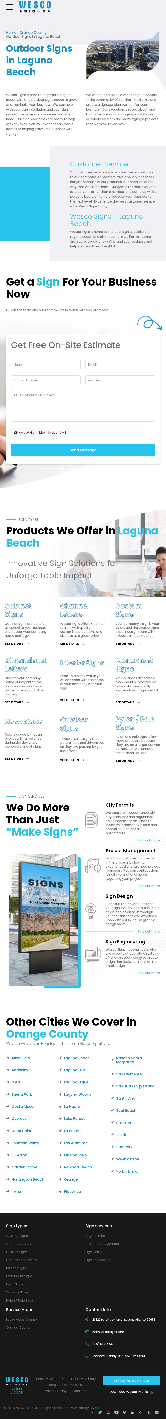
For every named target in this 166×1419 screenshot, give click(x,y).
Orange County (33, 33)
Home (11, 33)
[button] (10, 7)
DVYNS (95, 1408)
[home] (35, 7)
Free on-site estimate (131, 1380)
